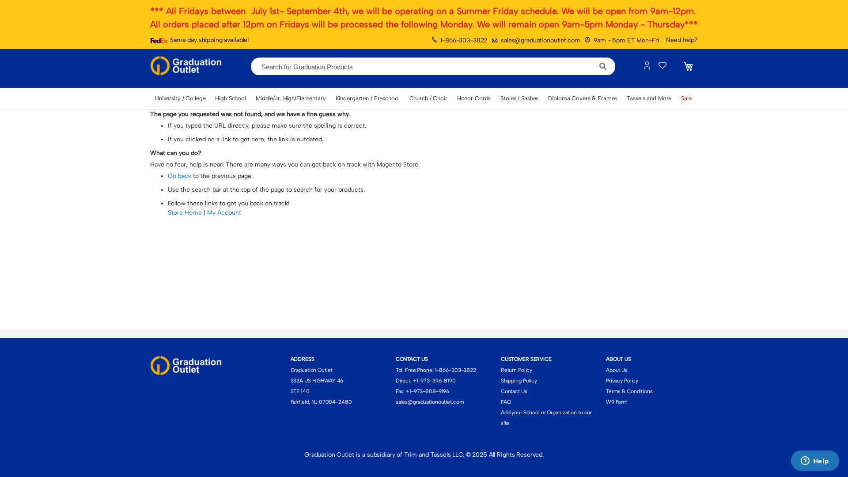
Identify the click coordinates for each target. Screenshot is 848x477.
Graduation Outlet (312, 370)
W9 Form (617, 402)
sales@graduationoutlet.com (540, 40)
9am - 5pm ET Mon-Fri (626, 40)
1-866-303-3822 (463, 40)
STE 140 (300, 391)
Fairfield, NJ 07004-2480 (321, 402)
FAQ (506, 402)
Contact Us (514, 391)
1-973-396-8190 (436, 381)
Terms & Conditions (629, 391)
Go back (179, 176)
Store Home (185, 212)
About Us (617, 370)
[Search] (603, 66)
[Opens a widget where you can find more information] (815, 461)
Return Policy (516, 370)
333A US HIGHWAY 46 (317, 381)
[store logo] (187, 66)
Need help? (682, 40)
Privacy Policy (622, 381)
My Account (224, 212)
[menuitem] (180, 98)
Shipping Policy (519, 381)
